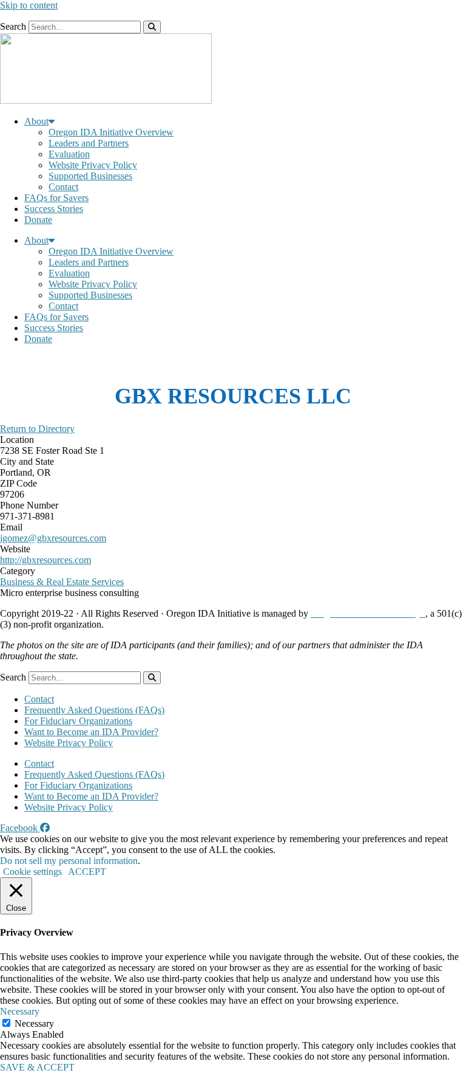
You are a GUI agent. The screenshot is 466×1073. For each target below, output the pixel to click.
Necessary (34, 1023)
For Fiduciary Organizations (78, 721)
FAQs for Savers (56, 198)
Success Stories (53, 209)
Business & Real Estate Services (62, 582)
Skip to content (29, 5)
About (36, 121)
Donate (38, 219)
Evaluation (69, 154)
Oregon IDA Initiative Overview (111, 132)
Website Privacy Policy (93, 165)
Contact (63, 187)
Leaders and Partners (89, 143)
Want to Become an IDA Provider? (91, 732)
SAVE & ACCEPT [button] (37, 1067)
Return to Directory (37, 428)
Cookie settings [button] (32, 871)
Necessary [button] (19, 1011)
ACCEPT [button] (87, 871)
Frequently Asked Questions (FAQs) (94, 710)
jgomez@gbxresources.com (53, 538)
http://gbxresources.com (45, 560)
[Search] (152, 27)
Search (13, 26)
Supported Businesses (90, 176)
